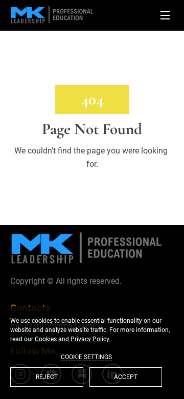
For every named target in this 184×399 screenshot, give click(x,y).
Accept (125, 377)
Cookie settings (86, 357)
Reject (47, 377)
